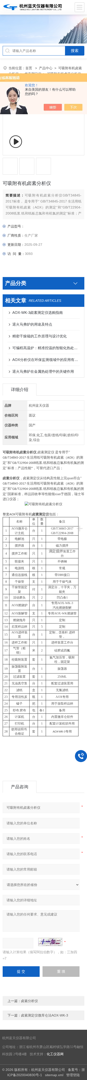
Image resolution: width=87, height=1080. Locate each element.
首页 (29, 68)
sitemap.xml (54, 1075)
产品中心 (45, 68)
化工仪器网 (55, 1054)
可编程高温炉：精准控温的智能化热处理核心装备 (46, 348)
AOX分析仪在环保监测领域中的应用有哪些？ (46, 360)
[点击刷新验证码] (50, 942)
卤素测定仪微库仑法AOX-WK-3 (44, 1015)
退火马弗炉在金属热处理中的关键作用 (43, 371)
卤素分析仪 (29, 1001)
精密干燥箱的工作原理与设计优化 (39, 336)
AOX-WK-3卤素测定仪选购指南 (37, 312)
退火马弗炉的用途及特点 (32, 324)
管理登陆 (73, 1075)
